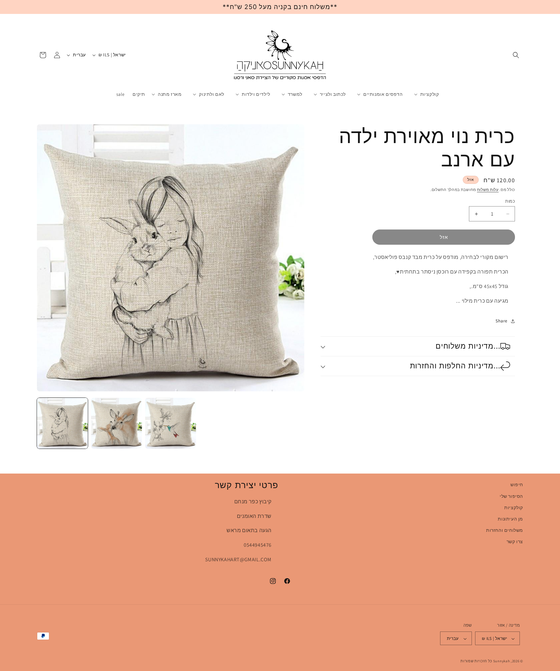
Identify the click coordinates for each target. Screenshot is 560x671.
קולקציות (513, 507)
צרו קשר (515, 541)
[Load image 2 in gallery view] (116, 423)
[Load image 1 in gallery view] (62, 423)
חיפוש (516, 484)
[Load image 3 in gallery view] (170, 423)
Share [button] (502, 321)
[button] (516, 55)
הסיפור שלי (511, 496)
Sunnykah (501, 661)
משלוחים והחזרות (504, 530)
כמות (510, 201)
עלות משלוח (488, 189)
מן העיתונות (510, 518)
